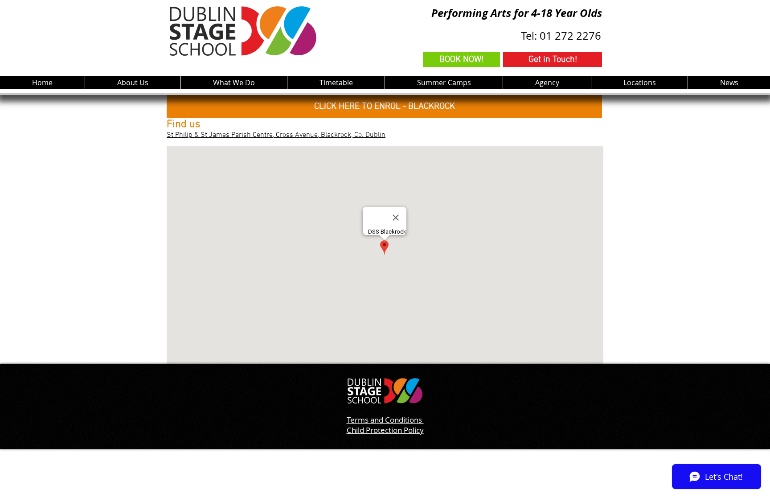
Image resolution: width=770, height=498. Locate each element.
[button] (233, 82)
